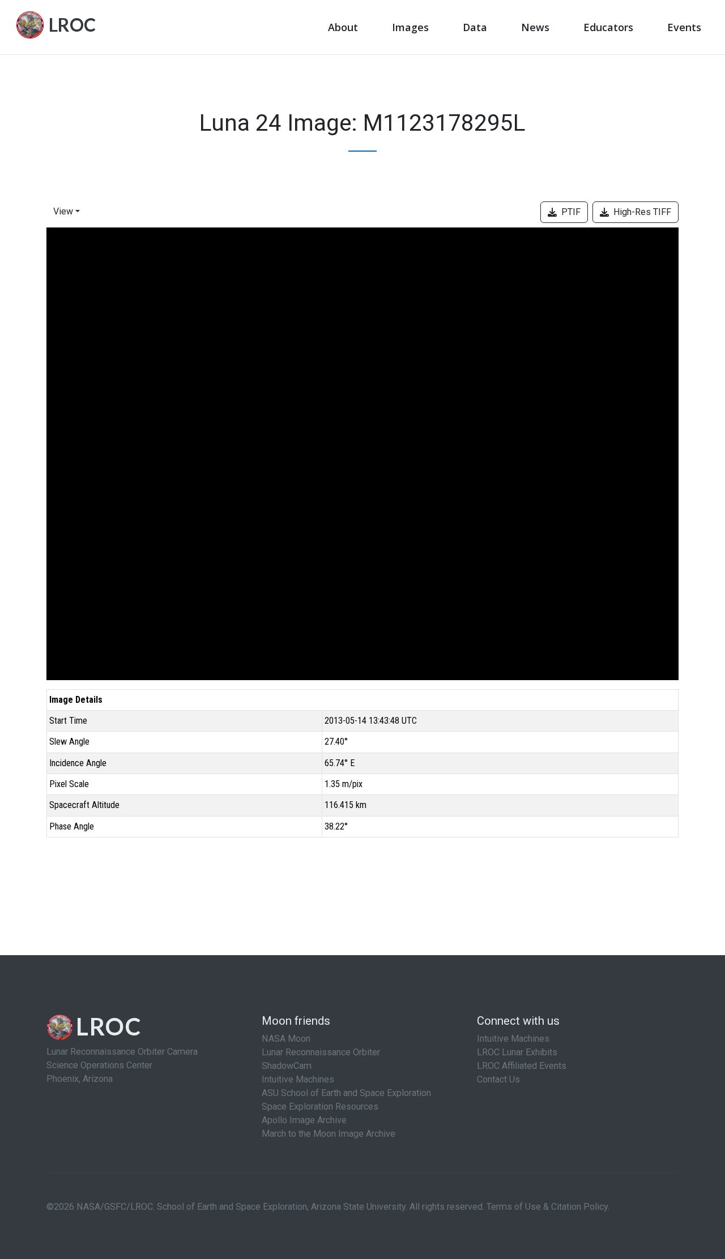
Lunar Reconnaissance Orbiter (321, 1052)
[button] (68, 212)
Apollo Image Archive (304, 1120)
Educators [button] (608, 27)
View (63, 211)
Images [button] (410, 27)
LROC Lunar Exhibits (517, 1052)
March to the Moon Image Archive (328, 1133)
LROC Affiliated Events (521, 1065)
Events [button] (684, 27)
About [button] (343, 27)
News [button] (535, 27)
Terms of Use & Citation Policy (547, 1206)
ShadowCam (287, 1065)
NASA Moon (286, 1038)
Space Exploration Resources (320, 1106)
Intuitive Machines (298, 1079)
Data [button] (475, 27)
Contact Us (498, 1079)
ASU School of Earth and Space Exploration (346, 1093)
